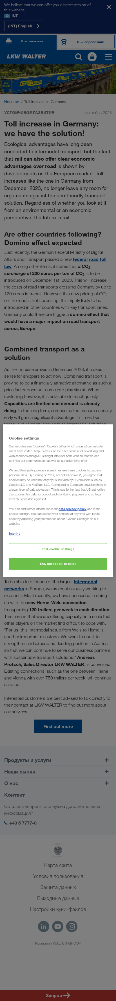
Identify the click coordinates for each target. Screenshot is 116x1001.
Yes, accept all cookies (57, 563)
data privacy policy (72, 509)
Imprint (14, 533)
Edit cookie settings (58, 549)
